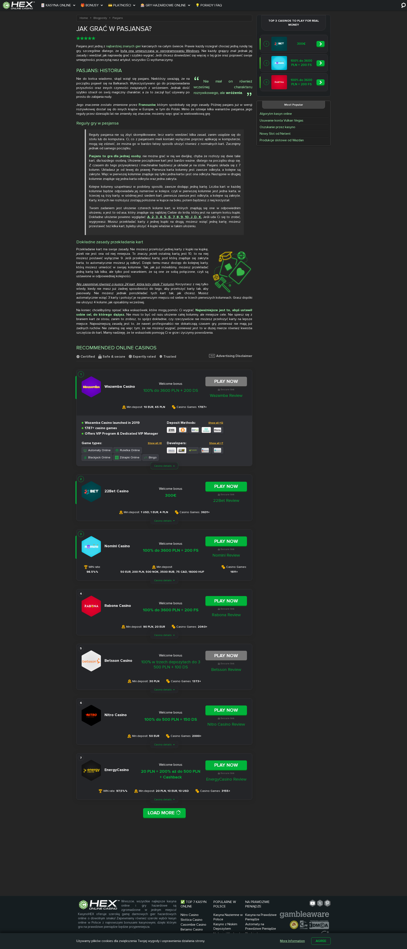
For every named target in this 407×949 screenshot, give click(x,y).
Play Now (226, 381)
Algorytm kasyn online (276, 114)
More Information (292, 941)
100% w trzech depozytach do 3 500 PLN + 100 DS (170, 664)
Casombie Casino (193, 924)
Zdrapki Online (129, 457)
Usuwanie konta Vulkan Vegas (281, 120)
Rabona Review (226, 614)
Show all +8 (155, 443)
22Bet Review (226, 500)
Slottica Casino (191, 920)
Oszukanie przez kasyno (277, 127)
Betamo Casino (192, 929)
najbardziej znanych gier (123, 46)
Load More (162, 813)
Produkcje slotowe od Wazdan (282, 140)
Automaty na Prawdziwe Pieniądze (260, 926)
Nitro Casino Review (226, 724)
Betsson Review (226, 669)
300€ (170, 495)
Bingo (153, 457)
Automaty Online (99, 450)
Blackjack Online (99, 457)
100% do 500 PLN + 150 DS (170, 719)
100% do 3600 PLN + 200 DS (170, 390)
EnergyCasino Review (226, 779)
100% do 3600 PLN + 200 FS (170, 550)
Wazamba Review (226, 395)
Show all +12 (215, 422)
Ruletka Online (130, 450)
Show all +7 (216, 443)
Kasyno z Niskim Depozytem (225, 926)
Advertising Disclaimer (234, 356)
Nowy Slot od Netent (275, 134)
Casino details (163, 466)
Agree (321, 941)
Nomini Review (226, 555)
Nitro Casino (190, 915)
